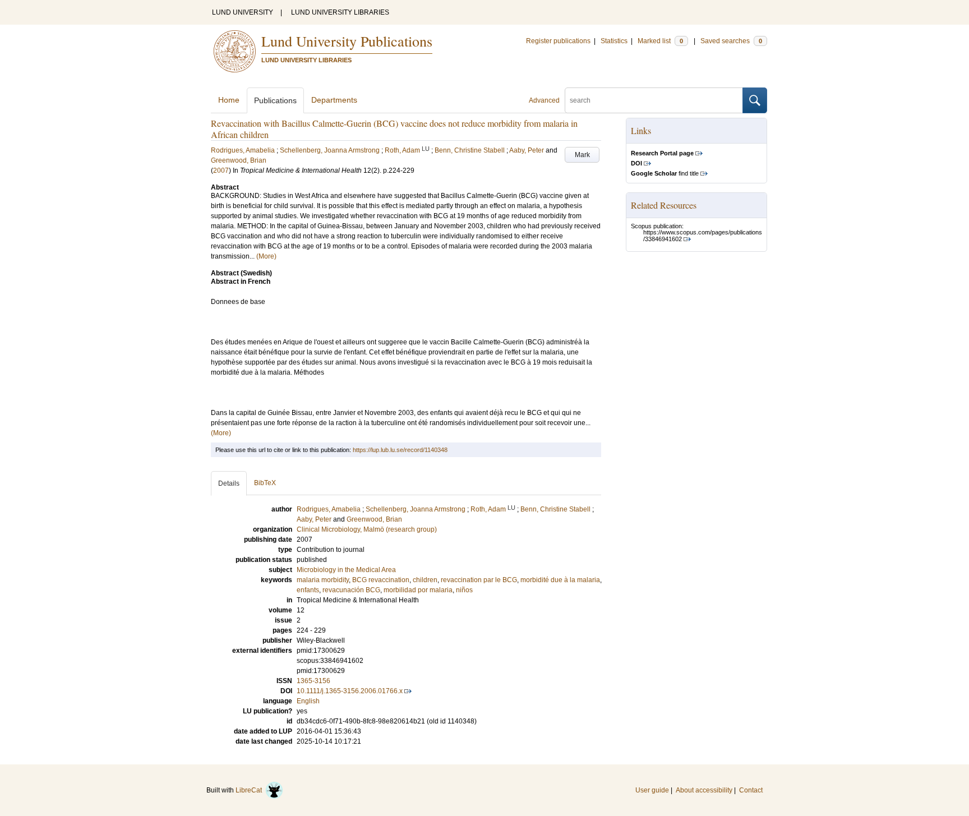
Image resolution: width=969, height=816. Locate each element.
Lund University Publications (346, 40)
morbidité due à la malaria (560, 580)
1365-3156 (313, 681)
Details (228, 483)
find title (665, 173)
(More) (266, 256)
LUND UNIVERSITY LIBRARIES (340, 12)
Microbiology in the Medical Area (346, 570)
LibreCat (250, 790)
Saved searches (731, 41)
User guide (652, 790)
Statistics (614, 41)
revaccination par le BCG (479, 580)
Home (228, 99)
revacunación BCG (351, 590)
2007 (221, 170)
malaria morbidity (323, 580)
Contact (751, 790)
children (425, 580)
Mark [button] (582, 155)
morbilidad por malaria (418, 590)
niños (464, 590)
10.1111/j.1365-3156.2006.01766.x (350, 691)
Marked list (660, 41)
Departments (334, 99)
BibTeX (265, 483)
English (308, 701)
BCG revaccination (380, 580)
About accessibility (704, 790)
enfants (308, 590)
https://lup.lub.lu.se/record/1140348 (400, 449)
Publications (275, 100)
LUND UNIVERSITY (242, 12)
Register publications (558, 41)
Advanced (544, 100)
